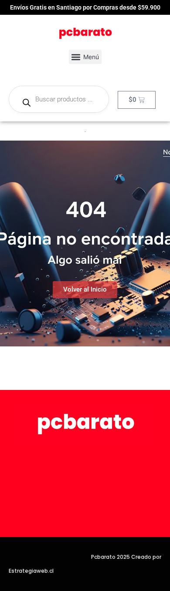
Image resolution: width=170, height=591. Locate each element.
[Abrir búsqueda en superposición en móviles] (59, 99)
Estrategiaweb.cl (31, 570)
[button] (85, 57)
